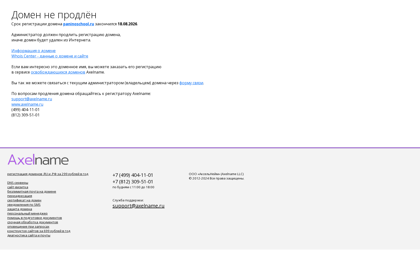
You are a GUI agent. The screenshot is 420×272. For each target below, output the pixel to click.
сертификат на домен (24, 200)
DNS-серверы (17, 182)
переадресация (19, 196)
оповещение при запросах (28, 226)
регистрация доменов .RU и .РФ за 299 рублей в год (47, 174)
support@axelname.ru (31, 99)
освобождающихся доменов (58, 72)
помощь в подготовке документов (34, 218)
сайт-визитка (17, 187)
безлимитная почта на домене (31, 191)
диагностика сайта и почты (28, 235)
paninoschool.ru (78, 24)
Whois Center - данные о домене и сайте (49, 56)
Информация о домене (33, 50)
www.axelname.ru (27, 104)
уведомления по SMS (24, 204)
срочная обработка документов (32, 222)
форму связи (191, 82)
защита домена (19, 209)
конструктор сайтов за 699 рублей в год (38, 231)
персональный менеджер (27, 213)
